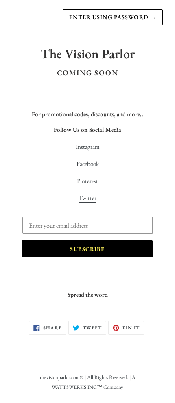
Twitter (87, 198)
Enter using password (112, 17)
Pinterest (87, 181)
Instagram (88, 146)
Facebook (88, 164)
